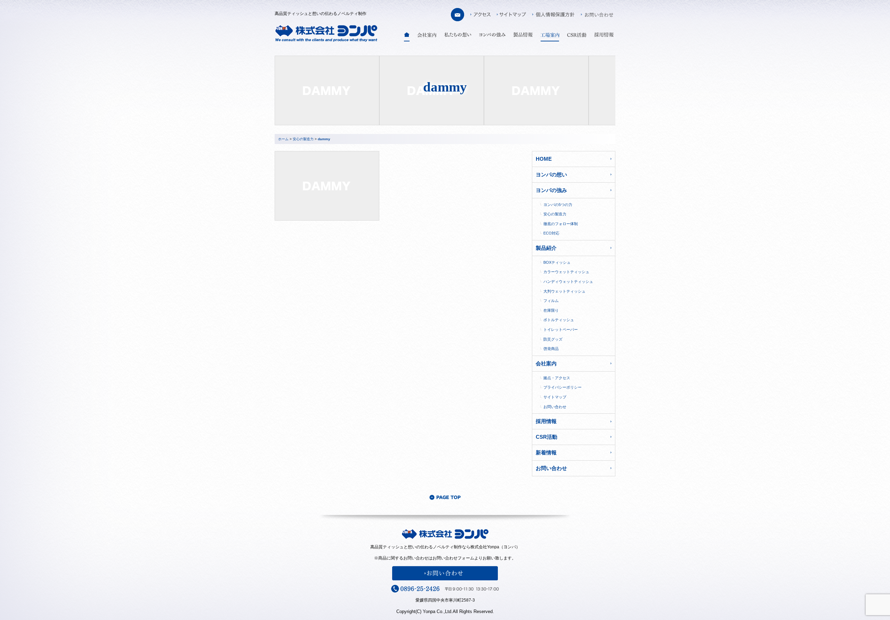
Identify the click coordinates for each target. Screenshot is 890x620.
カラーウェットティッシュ (566, 272)
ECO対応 (551, 233)
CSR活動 (546, 437)
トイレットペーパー (560, 329)
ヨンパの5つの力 (557, 204)
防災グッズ (553, 339)
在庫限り (551, 310)
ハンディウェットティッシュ (568, 281)
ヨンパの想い (551, 174)
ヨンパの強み (551, 190)
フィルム (551, 301)
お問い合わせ (554, 407)
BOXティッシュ (557, 262)
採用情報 (546, 421)
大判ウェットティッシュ (564, 291)
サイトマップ (554, 397)
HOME (544, 159)
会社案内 (546, 363)
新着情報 (546, 452)
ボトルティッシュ (558, 320)
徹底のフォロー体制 (560, 224)
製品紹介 (546, 248)
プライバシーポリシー (562, 387)
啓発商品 (551, 349)
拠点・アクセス (556, 378)
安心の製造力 (554, 214)
